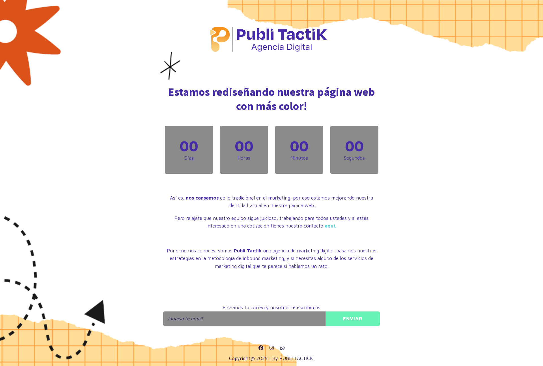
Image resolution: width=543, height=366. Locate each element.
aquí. (331, 226)
